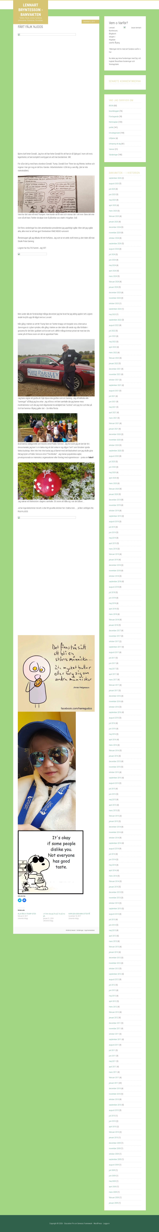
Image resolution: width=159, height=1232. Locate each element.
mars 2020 (113, 483)
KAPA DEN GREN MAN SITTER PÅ (79, 914)
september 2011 (115, 1039)
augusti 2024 (114, 249)
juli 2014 (112, 854)
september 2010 (115, 1105)
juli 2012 (112, 985)
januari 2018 (113, 625)
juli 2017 (112, 658)
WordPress (98, 1223)
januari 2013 (113, 952)
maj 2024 (112, 265)
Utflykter (112, 138)
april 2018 (112, 609)
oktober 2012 (114, 968)
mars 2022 (113, 352)
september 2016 (115, 712)
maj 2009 (112, 1181)
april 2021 (112, 412)
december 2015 (115, 761)
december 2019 (115, 500)
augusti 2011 (114, 1045)
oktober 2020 (114, 445)
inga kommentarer (90, 930)
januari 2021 (113, 429)
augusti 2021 (114, 391)
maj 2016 (112, 734)
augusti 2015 (114, 783)
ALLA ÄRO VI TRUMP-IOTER (27, 914)
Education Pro (69, 1223)
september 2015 (115, 778)
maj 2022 (112, 342)
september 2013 (115, 908)
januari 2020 (113, 494)
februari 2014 (114, 881)
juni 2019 (112, 532)
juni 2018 (112, 598)
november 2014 (115, 832)
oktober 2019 (114, 511)
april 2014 (112, 870)
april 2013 (112, 936)
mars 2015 (113, 810)
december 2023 (115, 292)
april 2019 (112, 543)
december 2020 (115, 434)
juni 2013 (112, 925)
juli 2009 (112, 1170)
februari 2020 (114, 489)
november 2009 (115, 1148)
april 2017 (112, 674)
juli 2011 (112, 1050)
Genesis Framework (84, 1223)
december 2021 (115, 369)
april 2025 (112, 205)
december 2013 (115, 892)
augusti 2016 (114, 718)
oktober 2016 (114, 707)
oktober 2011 (114, 1034)
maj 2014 (112, 865)
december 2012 (115, 958)
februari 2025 (114, 216)
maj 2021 (112, 407)
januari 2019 (113, 560)
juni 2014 (112, 859)
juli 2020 (112, 461)
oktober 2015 (114, 772)
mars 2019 (113, 549)
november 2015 (115, 767)
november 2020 (115, 440)
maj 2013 (112, 930)
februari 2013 (114, 947)
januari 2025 (113, 222)
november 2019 (115, 505)
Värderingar (80, 930)
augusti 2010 (114, 1110)
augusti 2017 (114, 652)
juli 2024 (112, 254)
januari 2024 (113, 287)
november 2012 (115, 963)
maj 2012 (112, 996)
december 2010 (115, 1088)
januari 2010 (113, 1137)
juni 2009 (112, 1176)
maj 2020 (112, 472)
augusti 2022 (114, 325)
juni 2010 (112, 1121)
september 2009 (115, 1159)
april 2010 (112, 1127)
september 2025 (115, 178)
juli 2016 (112, 723)
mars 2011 (113, 1072)
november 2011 (115, 1028)
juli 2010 (112, 1116)
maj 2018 (112, 603)
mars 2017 (113, 680)
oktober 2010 (114, 1099)
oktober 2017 (114, 641)
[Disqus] (56, 967)
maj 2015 (112, 799)
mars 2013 (113, 941)
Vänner (111, 149)
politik (111, 127)
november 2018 (115, 570)
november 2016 (115, 701)
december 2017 (115, 630)
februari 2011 (114, 1077)
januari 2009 (113, 1203)
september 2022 (115, 320)
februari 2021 (114, 423)
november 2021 (115, 374)
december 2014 (115, 827)
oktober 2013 (114, 903)
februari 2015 (114, 816)
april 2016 (112, 739)
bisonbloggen (114, 111)
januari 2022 (113, 363)
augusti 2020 (114, 456)
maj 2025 (112, 200)
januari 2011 (113, 1083)
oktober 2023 (114, 303)
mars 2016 (113, 745)
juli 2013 (112, 919)
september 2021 (115, 385)
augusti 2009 (114, 1165)
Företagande (113, 116)
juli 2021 (112, 396)
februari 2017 (114, 685)
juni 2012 (112, 990)
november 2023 (115, 298)
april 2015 (112, 805)
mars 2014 (113, 876)
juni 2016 (112, 729)
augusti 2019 (114, 521)
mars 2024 (113, 276)
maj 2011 (112, 1061)
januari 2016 (113, 756)
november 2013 (115, 898)
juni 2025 (112, 194)
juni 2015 (112, 794)
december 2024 (115, 227)
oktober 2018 (114, 576)
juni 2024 (112, 260)
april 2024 (112, 271)
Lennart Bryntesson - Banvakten (30, 10)
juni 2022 (112, 336)
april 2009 (112, 1186)
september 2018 (115, 581)
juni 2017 (112, 663)
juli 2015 (112, 789)
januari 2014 (113, 887)
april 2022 (112, 347)
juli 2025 (112, 189)
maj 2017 (112, 669)
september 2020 (115, 451)
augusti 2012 (114, 979)
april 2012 (112, 1001)
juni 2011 (112, 1056)
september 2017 (115, 647)
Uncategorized (114, 133)
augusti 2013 (114, 914)
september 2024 (115, 243)
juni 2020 (112, 467)
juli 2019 (112, 527)
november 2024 (115, 233)
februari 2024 (114, 282)
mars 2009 (113, 1192)
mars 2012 (113, 1007)
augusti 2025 (114, 183)
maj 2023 (112, 314)
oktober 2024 (114, 238)
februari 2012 (114, 1012)
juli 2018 (112, 592)
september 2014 (115, 843)
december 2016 (115, 696)
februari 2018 (114, 620)
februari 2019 (114, 554)
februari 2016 (114, 750)
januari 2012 (113, 1017)
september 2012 (115, 974)
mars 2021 (113, 418)
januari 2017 (113, 690)
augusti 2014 (114, 849)
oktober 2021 (114, 380)
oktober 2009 (114, 1154)
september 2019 (115, 516)
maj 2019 (112, 538)
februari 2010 (114, 1132)
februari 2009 (114, 1197)
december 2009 (115, 1143)
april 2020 (112, 478)
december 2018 (115, 565)
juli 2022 (112, 331)
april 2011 (112, 1067)
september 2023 (115, 309)
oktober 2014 (114, 838)
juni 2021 (112, 401)
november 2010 (115, 1094)
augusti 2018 (114, 587)
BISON (111, 106)
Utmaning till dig (115, 144)
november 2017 (115, 636)
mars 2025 (113, 211)
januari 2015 (113, 821)
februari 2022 (114, 358)
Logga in (106, 1223)
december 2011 (115, 1023)
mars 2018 (113, 614)
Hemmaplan (113, 122)
